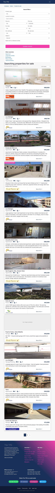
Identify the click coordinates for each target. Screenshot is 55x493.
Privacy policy (41, 451)
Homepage (6, 6)
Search (11, 6)
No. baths (30, 26)
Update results (27, 46)
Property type (9, 11)
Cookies (19, 488)
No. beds (8, 26)
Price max (30, 21)
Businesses (8, 57)
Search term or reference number (13, 40)
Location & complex (10, 16)
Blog (39, 449)
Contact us (41, 458)
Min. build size (9, 30)
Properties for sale (29, 451)
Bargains (26, 462)
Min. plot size (31, 30)
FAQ (30, 488)
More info (38, 96)
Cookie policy (41, 453)
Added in (7, 35)
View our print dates (8, 457)
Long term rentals (10, 55)
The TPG (6, 2)
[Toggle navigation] (50, 2)
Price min (8, 21)
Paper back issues (43, 456)
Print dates (41, 462)
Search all (8, 54)
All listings (27, 449)
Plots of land (9, 58)
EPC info (40, 464)
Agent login (41, 460)
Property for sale (17, 6)
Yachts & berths (10, 60)
